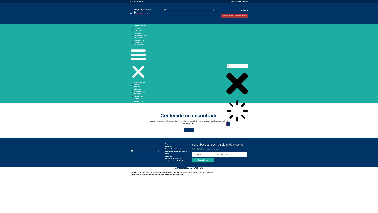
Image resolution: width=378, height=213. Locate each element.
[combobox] (237, 66)
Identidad (138, 38)
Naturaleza (139, 42)
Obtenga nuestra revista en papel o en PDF (142, 10)
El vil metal (139, 45)
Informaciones (140, 26)
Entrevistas (139, 40)
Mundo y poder (140, 35)
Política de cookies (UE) (173, 149)
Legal (167, 144)
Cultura (138, 30)
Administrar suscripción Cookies (176, 151)
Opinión (137, 28)
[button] (138, 63)
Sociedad (138, 33)
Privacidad (168, 146)
